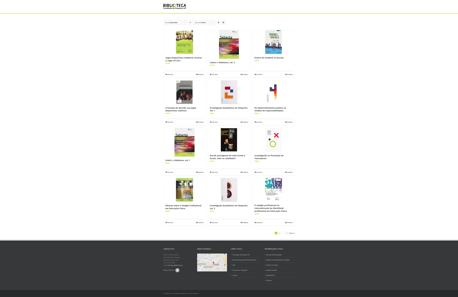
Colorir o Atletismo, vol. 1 (177, 160)
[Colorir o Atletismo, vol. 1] (184, 142)
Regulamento (270, 275)
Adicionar (170, 74)
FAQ (233, 265)
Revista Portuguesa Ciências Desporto (244, 260)
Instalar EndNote (271, 270)
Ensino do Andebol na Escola (268, 57)
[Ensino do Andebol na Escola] (273, 42)
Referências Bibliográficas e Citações (278, 260)
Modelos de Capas (272, 265)
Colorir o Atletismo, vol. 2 (222, 62)
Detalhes (201, 74)
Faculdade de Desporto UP (241, 255)
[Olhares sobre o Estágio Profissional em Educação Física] (184, 190)
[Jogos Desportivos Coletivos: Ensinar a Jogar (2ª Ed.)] (184, 42)
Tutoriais (268, 280)
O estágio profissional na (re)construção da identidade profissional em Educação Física (270, 208)
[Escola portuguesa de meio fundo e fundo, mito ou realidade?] (229, 140)
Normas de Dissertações (274, 255)
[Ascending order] (190, 22)
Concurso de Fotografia (239, 270)
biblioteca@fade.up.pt (175, 265)
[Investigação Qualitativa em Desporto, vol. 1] (229, 92)
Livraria (234, 275)
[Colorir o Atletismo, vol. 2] (229, 44)
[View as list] (223, 22)
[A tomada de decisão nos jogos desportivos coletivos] (184, 92)
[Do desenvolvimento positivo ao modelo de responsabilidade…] (273, 92)
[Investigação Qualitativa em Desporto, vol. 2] (229, 190)
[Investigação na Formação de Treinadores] (273, 140)
